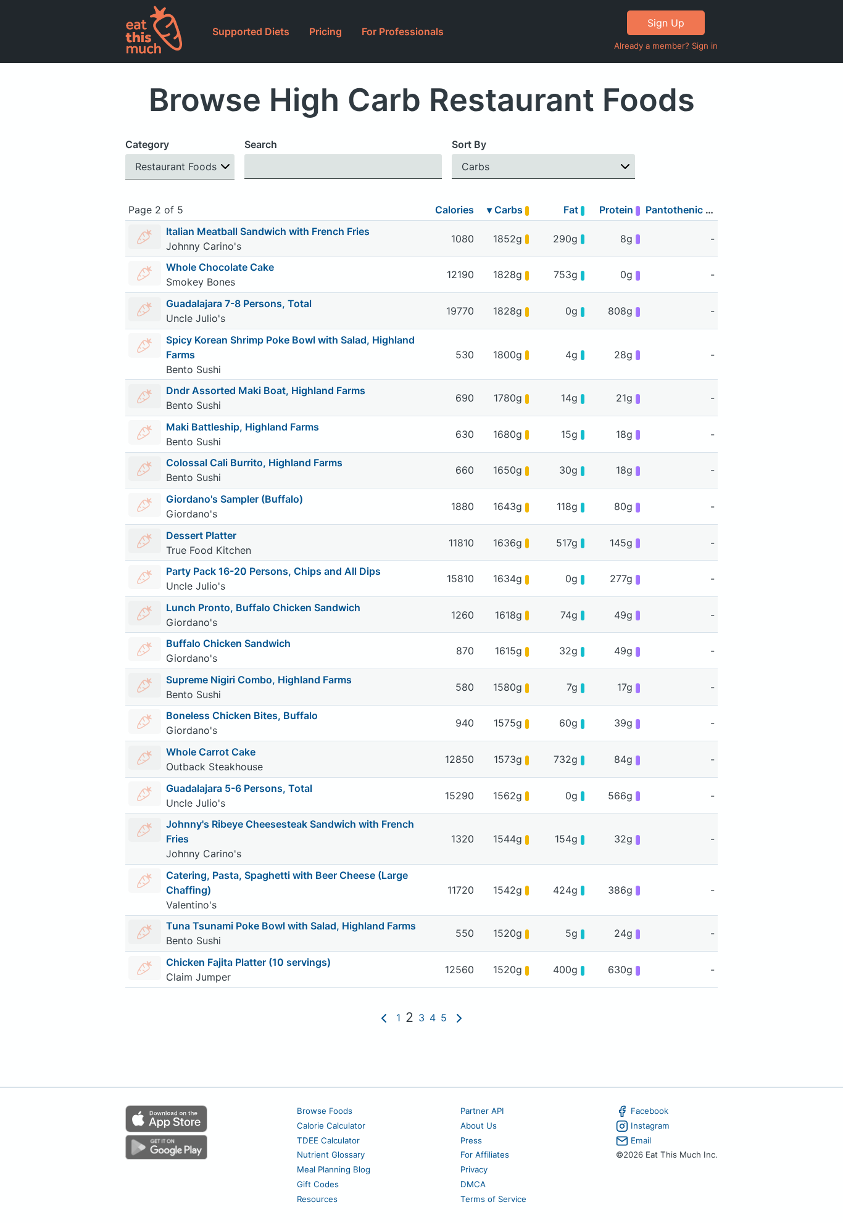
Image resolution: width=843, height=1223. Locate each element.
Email (641, 1140)
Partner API (482, 1111)
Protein (617, 210)
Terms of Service (493, 1199)
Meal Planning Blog (333, 1169)
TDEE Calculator (328, 1140)
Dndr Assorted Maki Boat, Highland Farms (265, 390)
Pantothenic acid (685, 210)
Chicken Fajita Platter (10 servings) (248, 962)
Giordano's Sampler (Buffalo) (234, 499)
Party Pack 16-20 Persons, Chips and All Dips (273, 571)
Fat (572, 210)
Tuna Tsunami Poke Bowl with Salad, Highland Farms (291, 926)
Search (260, 144)
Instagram (650, 1125)
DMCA (473, 1184)
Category (147, 144)
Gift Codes (318, 1184)
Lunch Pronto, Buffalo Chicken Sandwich (263, 607)
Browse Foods (324, 1111)
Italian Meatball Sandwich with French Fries (268, 231)
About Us (478, 1125)
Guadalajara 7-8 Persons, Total (239, 303)
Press (471, 1140)
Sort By (469, 144)
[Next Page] (459, 1018)
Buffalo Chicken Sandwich (228, 643)
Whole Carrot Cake (210, 752)
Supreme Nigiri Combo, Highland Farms (259, 679)
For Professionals (403, 31)
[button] (180, 166)
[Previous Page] (383, 1018)
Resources (317, 1199)
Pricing (325, 31)
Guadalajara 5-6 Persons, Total (239, 788)
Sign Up (665, 23)
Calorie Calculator (331, 1125)
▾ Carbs (506, 210)
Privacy (474, 1169)
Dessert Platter (201, 535)
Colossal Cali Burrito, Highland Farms (254, 462)
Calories (454, 210)
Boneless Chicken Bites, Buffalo (242, 715)
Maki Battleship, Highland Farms (242, 427)
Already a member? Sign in (666, 46)
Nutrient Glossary (331, 1154)
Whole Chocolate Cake (220, 267)
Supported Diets (250, 31)
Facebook (649, 1111)
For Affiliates (484, 1154)
